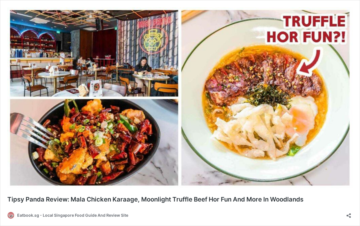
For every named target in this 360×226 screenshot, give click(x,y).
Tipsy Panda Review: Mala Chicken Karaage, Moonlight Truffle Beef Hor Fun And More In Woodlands (155, 199)
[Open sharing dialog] (349, 213)
